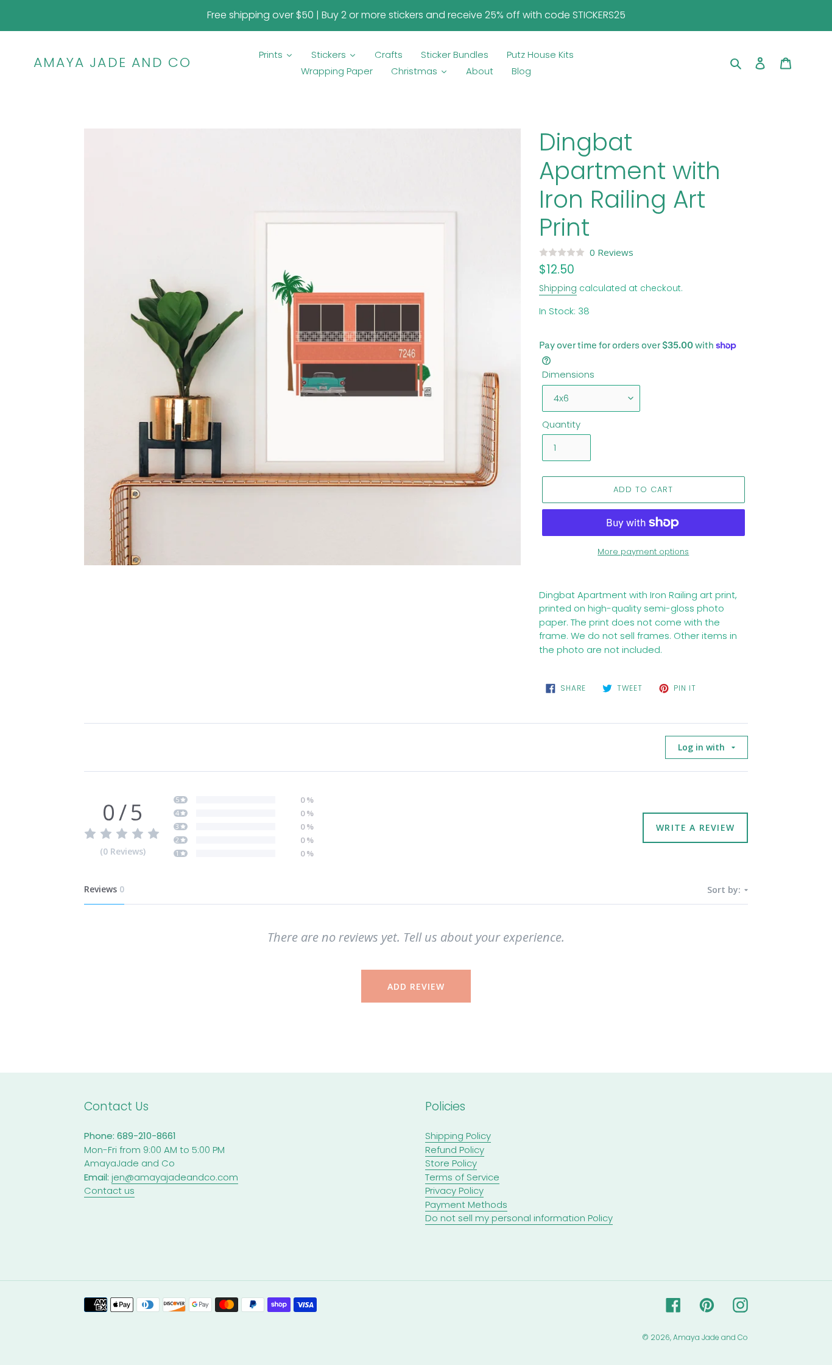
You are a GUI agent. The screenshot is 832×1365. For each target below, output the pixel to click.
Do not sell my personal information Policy (519, 1218)
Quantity (561, 424)
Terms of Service (462, 1177)
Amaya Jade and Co (112, 63)
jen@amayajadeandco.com (174, 1177)
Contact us (109, 1190)
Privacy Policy (454, 1190)
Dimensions (568, 374)
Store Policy (451, 1163)
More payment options (643, 551)
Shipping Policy (458, 1135)
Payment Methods (466, 1204)
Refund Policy (454, 1149)
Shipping (558, 288)
